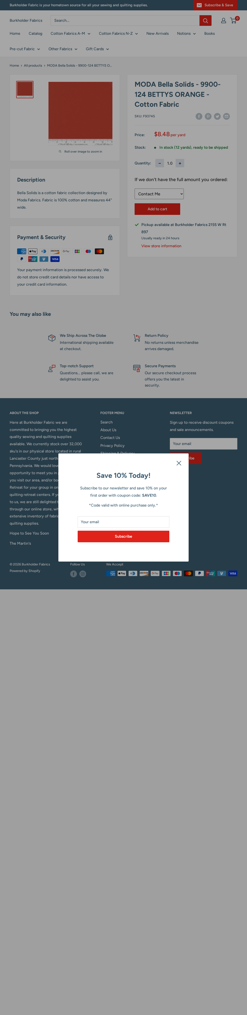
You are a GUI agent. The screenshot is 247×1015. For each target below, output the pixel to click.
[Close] (179, 462)
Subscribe (123, 536)
